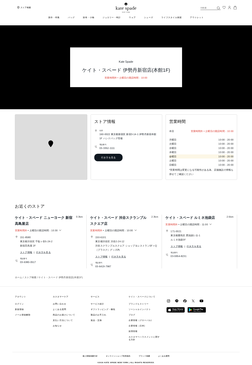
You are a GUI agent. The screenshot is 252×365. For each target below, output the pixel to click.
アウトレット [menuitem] (197, 17)
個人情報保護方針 (90, 356)
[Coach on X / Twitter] (193, 300)
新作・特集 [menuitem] (54, 17)
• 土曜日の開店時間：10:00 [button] (111, 230)
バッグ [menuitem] (71, 17)
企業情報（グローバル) (140, 320)
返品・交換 (96, 320)
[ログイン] (229, 7)
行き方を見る (108, 157)
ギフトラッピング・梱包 (103, 309)
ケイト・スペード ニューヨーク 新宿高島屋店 (44, 220)
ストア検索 (30, 277)
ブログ (132, 315)
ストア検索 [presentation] (25, 7)
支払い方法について (63, 320)
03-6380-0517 (28, 262)
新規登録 (19, 309)
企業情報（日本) (137, 326)
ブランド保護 (144, 356)
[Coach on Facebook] (185, 300)
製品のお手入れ (98, 315)
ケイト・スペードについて (142, 296)
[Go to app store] (175, 309)
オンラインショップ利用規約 (118, 356)
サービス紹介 (97, 304)
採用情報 (133, 331)
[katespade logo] (126, 7)
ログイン (19, 304)
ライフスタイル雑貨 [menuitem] (171, 17)
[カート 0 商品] (235, 7)
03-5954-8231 (178, 256)
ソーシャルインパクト (140, 309)
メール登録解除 (23, 315)
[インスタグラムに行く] (168, 300)
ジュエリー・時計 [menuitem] (112, 17)
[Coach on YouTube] (201, 300)
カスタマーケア (60, 296)
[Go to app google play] (197, 309)
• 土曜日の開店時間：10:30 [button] (36, 230)
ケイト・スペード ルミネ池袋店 (190, 217)
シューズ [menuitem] (148, 17)
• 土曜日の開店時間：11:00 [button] (186, 224)
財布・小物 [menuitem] (88, 17)
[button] (219, 8)
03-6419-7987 (103, 266)
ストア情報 (26, 252)
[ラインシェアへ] (177, 300)
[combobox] (210, 8)
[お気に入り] (224, 7)
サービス (95, 296)
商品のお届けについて (64, 315)
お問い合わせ (59, 304)
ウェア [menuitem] (132, 17)
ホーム (18, 277)
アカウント (20, 296)
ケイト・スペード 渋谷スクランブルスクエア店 (118, 220)
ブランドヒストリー (139, 304)
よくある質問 (59, 309)
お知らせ (57, 326)
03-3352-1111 (107, 148)
